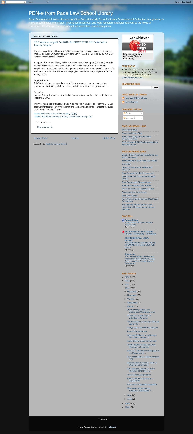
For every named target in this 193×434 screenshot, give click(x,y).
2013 (127, 277)
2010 (127, 288)
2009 (127, 403)
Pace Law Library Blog (132, 133)
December (132, 291)
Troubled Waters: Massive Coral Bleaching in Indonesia (141, 346)
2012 (127, 281)
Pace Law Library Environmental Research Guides (136, 137)
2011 (127, 284)
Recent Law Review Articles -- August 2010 (140, 379)
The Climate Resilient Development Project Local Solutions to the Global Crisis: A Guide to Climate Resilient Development (140, 259)
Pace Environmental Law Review (136, 186)
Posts (128, 113)
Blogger (112, 427)
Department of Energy (50, 117)
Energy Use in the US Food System (142, 327)
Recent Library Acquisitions (139, 375)
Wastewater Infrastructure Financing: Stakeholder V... (140, 389)
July (129, 395)
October (131, 299)
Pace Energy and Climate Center (136, 182)
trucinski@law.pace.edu (132, 77)
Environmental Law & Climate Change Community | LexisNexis (140, 232)
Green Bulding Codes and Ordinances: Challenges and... (141, 311)
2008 (127, 407)
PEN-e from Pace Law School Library (71, 13)
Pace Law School (129, 196)
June (129, 399)
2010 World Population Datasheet (142, 384)
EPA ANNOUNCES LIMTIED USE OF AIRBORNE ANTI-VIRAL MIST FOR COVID (140, 245)
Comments (130, 118)
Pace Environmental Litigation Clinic (138, 189)
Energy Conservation (71, 117)
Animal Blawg (131, 220)
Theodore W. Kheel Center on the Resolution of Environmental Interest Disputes (138, 207)
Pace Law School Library (136, 98)
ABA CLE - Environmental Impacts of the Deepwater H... (143, 352)
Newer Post (41, 138)
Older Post (109, 138)
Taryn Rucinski (131, 102)
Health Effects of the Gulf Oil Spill (141, 341)
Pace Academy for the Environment (137, 173)
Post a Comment (44, 127)
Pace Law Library (129, 130)
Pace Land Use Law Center (134, 192)
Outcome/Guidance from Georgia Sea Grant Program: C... (142, 336)
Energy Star (87, 117)
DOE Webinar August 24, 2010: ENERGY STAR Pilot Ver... (141, 370)
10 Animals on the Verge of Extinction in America (139, 316)
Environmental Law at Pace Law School (139, 161)
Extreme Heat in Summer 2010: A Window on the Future (142, 364)
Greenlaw (126, 164)
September (132, 303)
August (130, 306)
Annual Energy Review (137, 331)
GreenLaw (130, 254)
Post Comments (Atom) (56, 144)
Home (75, 138)
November (132, 295)
